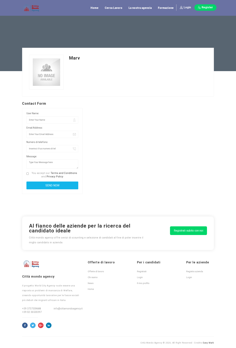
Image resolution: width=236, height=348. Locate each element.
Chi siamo (93, 277)
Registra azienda (194, 271)
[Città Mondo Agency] (32, 8)
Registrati (142, 271)
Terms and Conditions (64, 173)
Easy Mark (208, 343)
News (90, 283)
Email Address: (34, 127)
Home (94, 8)
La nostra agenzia (140, 8)
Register (207, 7)
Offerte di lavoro (96, 271)
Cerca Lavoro (113, 8)
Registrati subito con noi (188, 230)
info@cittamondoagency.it (68, 308)
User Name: (32, 113)
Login (187, 7)
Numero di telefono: (37, 142)
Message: (31, 156)
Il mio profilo (143, 283)
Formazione (166, 8)
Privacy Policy (55, 176)
